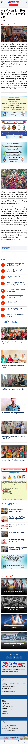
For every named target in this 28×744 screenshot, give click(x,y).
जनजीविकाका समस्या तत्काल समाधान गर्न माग (13, 389)
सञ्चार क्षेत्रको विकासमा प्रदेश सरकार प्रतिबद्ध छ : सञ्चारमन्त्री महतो (13, 437)
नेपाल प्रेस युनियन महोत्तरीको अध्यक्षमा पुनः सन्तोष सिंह (14, 343)
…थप (22, 671)
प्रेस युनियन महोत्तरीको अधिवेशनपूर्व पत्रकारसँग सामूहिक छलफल (13, 366)
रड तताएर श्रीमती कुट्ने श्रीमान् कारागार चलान (13, 413)
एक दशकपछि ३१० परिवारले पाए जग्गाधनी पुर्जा (13, 460)
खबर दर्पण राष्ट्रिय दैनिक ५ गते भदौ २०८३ (17, 526)
